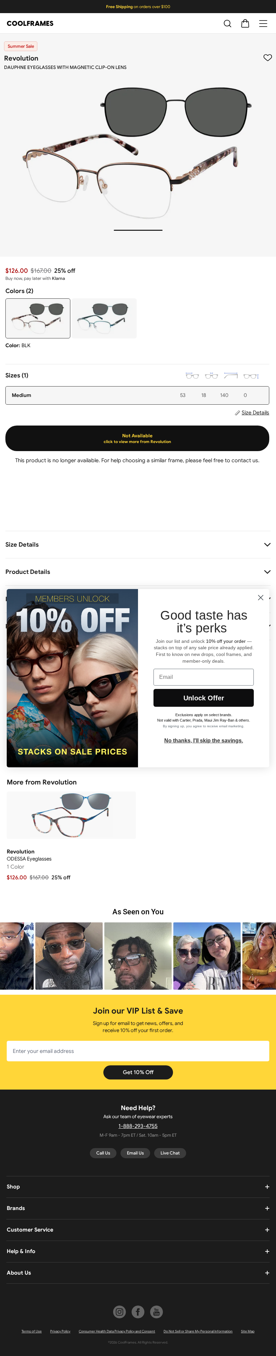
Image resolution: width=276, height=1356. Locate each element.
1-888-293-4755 (138, 1126)
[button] (69, 956)
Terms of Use (32, 1331)
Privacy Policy (60, 1331)
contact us (245, 460)
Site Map (247, 1331)
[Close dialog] (261, 597)
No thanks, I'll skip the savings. (203, 740)
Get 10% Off (138, 1072)
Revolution (21, 58)
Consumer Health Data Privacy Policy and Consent (117, 1331)
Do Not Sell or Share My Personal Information (198, 1331)
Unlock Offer (203, 698)
